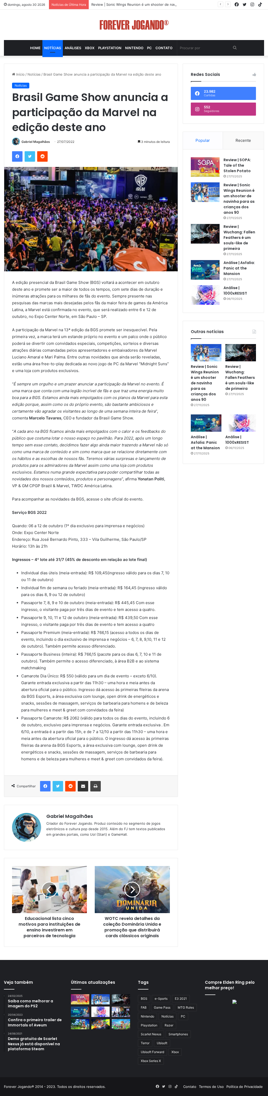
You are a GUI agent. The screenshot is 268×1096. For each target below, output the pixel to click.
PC (149, 48)
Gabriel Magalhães (35, 142)
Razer (169, 1025)
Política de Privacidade (244, 1086)
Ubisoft (162, 1043)
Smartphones (178, 1034)
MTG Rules (186, 1007)
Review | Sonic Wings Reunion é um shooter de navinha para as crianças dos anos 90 (161, 4)
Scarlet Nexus (151, 1034)
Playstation (109, 48)
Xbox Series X (151, 1061)
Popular (203, 140)
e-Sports (161, 999)
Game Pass (162, 1007)
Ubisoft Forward (152, 1052)
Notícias (52, 48)
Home (35, 48)
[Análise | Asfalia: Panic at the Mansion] (205, 270)
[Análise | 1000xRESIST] (205, 295)
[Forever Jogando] (134, 25)
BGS (144, 999)
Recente (243, 140)
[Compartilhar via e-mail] (83, 786)
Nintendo (134, 48)
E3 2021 (181, 999)
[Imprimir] (95, 786)
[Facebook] (17, 156)
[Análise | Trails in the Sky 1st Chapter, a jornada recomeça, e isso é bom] (80, 1024)
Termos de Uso (211, 1086)
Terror (145, 1043)
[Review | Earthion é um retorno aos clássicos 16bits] (100, 1024)
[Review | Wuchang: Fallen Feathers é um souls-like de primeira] (205, 234)
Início (20, 74)
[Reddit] (42, 156)
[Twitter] (30, 156)
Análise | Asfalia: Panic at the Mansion (239, 268)
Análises (73, 48)
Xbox (89, 48)
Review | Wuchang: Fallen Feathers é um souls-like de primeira (239, 237)
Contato (163, 48)
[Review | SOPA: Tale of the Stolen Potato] (205, 167)
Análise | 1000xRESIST (235, 290)
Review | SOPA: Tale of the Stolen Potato (237, 165)
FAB (144, 1007)
